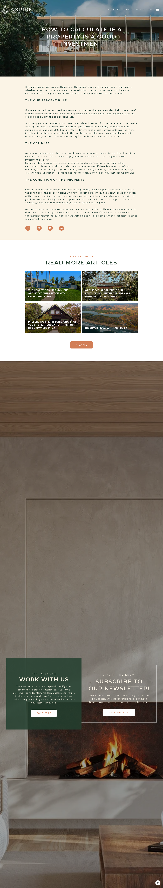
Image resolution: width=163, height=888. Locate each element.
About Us (141, 9)
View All (81, 345)
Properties (113, 9)
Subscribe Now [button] (119, 712)
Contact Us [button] (44, 713)
